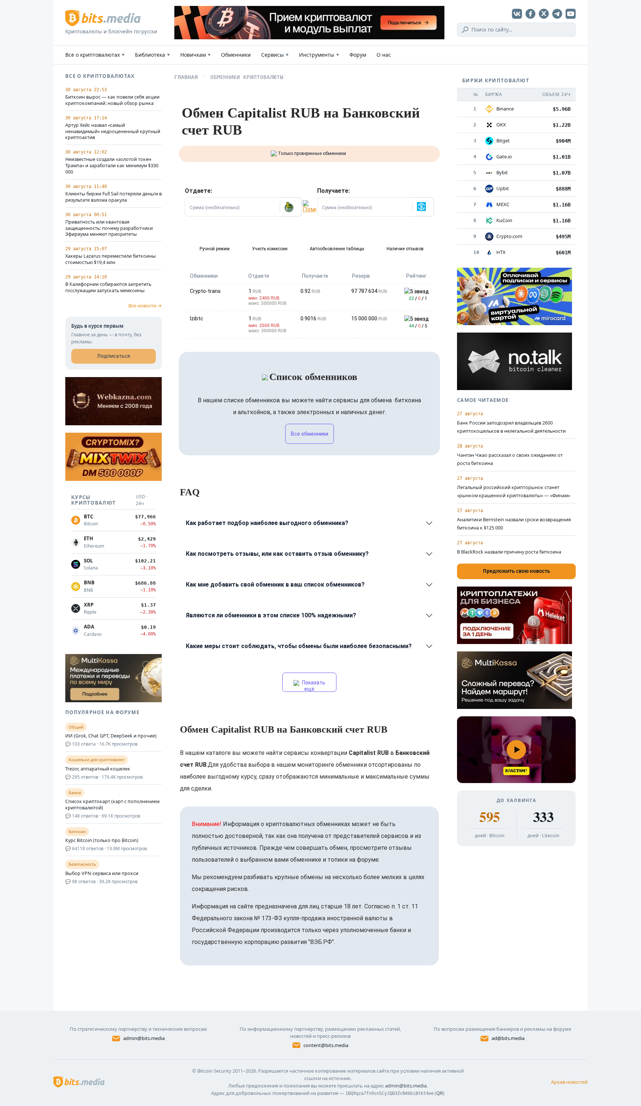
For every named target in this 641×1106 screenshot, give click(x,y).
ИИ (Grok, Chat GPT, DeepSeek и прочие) (111, 736)
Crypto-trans (205, 291)
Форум (357, 54)
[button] (290, 207)
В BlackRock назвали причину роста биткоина (509, 552)
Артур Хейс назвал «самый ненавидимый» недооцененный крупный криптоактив (112, 131)
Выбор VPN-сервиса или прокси (101, 873)
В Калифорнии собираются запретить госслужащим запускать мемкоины (108, 287)
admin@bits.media (144, 1038)
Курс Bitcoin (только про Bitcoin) (101, 840)
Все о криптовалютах (95, 54)
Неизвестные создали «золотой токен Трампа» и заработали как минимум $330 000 (111, 165)
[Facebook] (530, 14)
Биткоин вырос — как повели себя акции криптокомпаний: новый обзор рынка (112, 100)
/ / (418, 298)
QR (439, 1093)
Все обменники (309, 434)
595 (489, 817)
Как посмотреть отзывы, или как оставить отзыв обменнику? (277, 553)
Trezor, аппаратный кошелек (97, 769)
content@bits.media (325, 1045)
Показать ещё (313, 686)
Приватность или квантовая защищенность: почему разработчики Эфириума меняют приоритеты (109, 228)
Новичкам (195, 54)
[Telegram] (557, 14)
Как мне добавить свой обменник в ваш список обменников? (275, 584)
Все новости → (145, 305)
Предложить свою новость (516, 571)
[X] (544, 14)
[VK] (517, 14)
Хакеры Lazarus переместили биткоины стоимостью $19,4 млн (110, 259)
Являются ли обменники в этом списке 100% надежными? (271, 615)
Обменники (236, 54)
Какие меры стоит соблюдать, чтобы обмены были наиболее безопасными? (299, 646)
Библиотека (152, 54)
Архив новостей (569, 1082)
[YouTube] (570, 14)
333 (543, 817)
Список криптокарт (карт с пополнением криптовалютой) (112, 805)
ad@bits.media (508, 1038)
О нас (384, 54)
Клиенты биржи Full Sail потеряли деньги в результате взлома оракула (113, 197)
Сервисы (275, 54)
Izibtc (196, 318)
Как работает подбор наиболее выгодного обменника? (267, 522)
